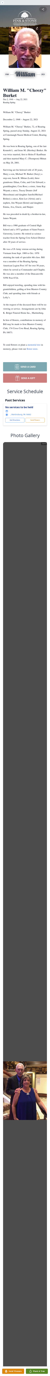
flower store (32, 348)
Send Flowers (35, 420)
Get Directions (15, 420)
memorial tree (34, 344)
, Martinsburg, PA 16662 (20, 414)
